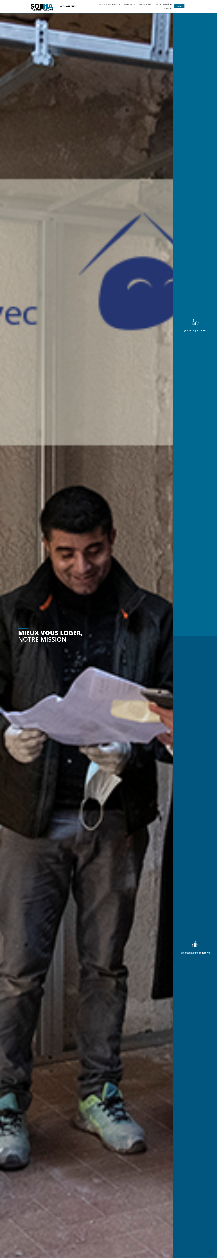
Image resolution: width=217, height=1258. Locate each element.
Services (128, 4)
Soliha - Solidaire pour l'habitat (42, 7)
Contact (179, 6)
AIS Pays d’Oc (145, 4)
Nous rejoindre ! (164, 4)
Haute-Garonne (68, 6)
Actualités (167, 8)
